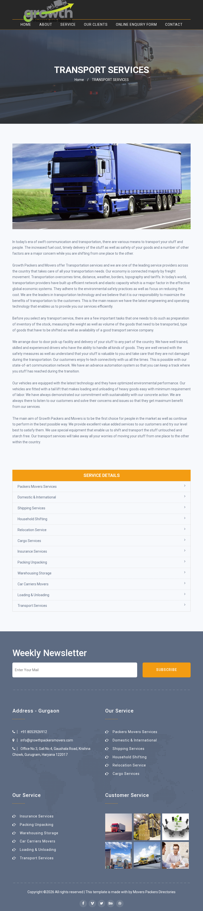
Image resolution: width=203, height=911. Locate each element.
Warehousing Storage (34, 573)
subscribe (166, 670)
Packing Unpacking (32, 562)
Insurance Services (32, 551)
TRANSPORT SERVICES (110, 80)
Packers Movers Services (37, 487)
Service (68, 24)
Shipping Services (31, 508)
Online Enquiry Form (136, 24)
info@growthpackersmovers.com (47, 740)
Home (79, 80)
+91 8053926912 (34, 732)
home (26, 24)
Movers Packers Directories (154, 892)
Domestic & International (37, 497)
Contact (174, 24)
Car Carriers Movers (33, 584)
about (45, 24)
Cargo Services (29, 541)
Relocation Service (32, 530)
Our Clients (96, 24)
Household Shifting (32, 519)
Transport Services (32, 606)
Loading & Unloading (33, 595)
